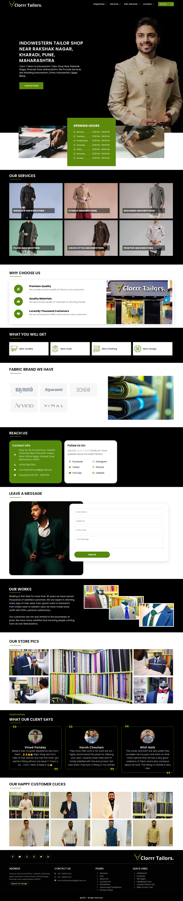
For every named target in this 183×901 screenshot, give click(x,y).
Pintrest (100, 467)
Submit (92, 554)
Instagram (101, 461)
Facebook (77, 461)
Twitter (76, 467)
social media (83, 450)
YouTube (77, 472)
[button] (31, 85)
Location (147, 4)
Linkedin (100, 472)
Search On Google (19, 883)
